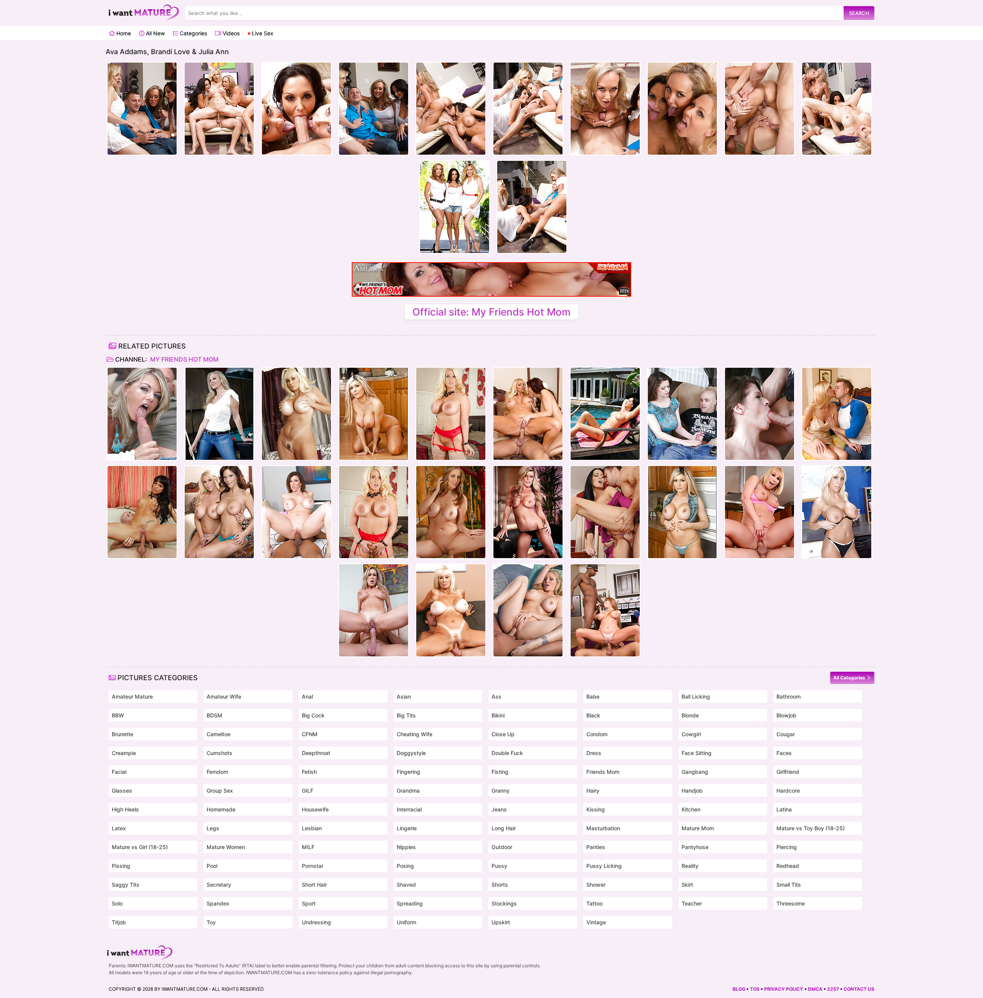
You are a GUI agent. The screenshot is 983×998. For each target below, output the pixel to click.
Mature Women (226, 847)
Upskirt (501, 922)
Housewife (315, 809)
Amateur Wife (224, 696)
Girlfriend (787, 771)
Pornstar (312, 866)
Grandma (408, 790)
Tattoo (594, 903)
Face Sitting (697, 753)
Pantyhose (695, 847)
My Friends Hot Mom (183, 359)
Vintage (596, 922)
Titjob (119, 922)
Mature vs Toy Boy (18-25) (810, 828)
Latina (784, 809)
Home (123, 33)
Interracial (409, 809)
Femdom (217, 771)
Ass (496, 696)
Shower (596, 884)
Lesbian (312, 828)
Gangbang (695, 771)
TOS (755, 989)
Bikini (498, 715)
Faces (784, 753)
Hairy (592, 790)
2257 (833, 989)
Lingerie (407, 828)
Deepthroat (316, 753)
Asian (404, 696)
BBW (118, 715)
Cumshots (219, 753)
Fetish (309, 771)
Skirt (687, 884)
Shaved (406, 884)
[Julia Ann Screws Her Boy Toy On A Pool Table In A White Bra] (219, 414)
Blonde (690, 715)
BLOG (739, 989)
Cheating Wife (414, 734)
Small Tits (788, 884)
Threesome (790, 903)
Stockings (504, 903)
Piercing (786, 847)
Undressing (316, 922)
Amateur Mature (132, 696)
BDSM (214, 715)
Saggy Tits (125, 884)
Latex (119, 828)
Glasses (122, 790)
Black (593, 715)
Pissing (121, 866)
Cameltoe (218, 734)
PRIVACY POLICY (783, 989)
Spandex (218, 903)
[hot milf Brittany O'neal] (450, 610)
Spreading (410, 903)
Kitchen (691, 809)
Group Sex (220, 790)
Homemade (221, 809)
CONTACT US (859, 989)
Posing (405, 866)
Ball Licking (696, 696)
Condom (596, 734)
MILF (308, 847)
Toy (211, 922)
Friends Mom (602, 771)
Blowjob (786, 715)
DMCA (815, 989)
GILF (307, 790)
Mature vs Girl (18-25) (140, 847)
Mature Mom (698, 828)
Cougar (785, 734)
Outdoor (502, 847)
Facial (119, 771)
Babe (592, 696)
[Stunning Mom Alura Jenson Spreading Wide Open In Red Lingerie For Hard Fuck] (450, 414)
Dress (593, 753)
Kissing (595, 809)
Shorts (500, 884)
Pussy (499, 866)
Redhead (787, 866)
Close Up (503, 734)
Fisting (500, 771)
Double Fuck (507, 753)
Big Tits (406, 715)
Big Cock (313, 715)
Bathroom (788, 696)
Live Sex (261, 33)
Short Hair (314, 884)
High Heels (125, 809)
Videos (230, 33)
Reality (690, 866)
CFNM (310, 734)
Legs (213, 828)
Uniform (406, 922)
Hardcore (788, 790)
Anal (307, 696)
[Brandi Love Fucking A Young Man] (373, 610)
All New (154, 33)
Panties (595, 847)
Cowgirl (691, 734)
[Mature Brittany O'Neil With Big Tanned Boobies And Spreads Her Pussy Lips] (296, 414)
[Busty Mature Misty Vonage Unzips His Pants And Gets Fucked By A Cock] (836, 512)
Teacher (692, 903)
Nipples (406, 847)
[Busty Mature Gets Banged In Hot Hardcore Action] (682, 414)
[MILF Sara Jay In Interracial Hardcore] (296, 512)
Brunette (122, 734)
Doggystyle (411, 753)
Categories (192, 33)
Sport (309, 903)
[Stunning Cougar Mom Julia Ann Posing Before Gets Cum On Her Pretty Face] (450, 512)
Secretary (219, 884)
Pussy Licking (604, 866)
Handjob (692, 790)
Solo (117, 903)
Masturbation (603, 828)
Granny (501, 790)
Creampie (124, 753)
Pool (212, 866)
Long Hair (504, 828)
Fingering (408, 771)
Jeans (499, 809)
